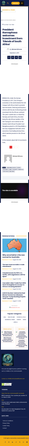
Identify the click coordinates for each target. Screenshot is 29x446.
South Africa (6, 171)
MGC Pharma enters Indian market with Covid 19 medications (7, 339)
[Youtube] (27, 442)
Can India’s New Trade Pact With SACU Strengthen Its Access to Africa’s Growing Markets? (14, 285)
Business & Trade (8, 10)
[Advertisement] (14, 79)
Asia (3, 400)
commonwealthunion (11, 167)
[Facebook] (9, 57)
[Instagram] (8, 442)
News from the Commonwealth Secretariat (13, 393)
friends (19, 167)
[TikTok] (16, 442)
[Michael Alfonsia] (8, 49)
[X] (12, 57)
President (15, 169)
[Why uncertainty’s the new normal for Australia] (14, 245)
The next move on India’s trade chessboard (13, 265)
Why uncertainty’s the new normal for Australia (13, 256)
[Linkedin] (12, 442)
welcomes (12, 171)
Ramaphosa (20, 169)
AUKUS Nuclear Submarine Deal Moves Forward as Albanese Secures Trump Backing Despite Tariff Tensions (13, 295)
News (10, 169)
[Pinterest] (16, 57)
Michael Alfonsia (17, 49)
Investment (5, 169)
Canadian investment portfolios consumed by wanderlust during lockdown (21, 343)
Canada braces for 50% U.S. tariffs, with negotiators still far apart (13, 274)
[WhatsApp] (20, 57)
